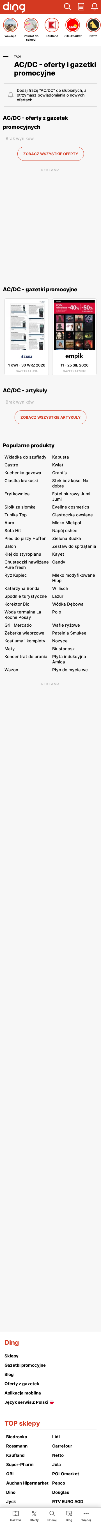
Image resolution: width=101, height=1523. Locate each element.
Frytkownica (17, 493)
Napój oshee (64, 530)
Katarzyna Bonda (22, 588)
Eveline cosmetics (70, 507)
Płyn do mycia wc (70, 669)
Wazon (11, 669)
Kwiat (57, 465)
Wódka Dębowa (68, 604)
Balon (10, 546)
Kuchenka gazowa (22, 472)
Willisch (60, 588)
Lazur (57, 596)
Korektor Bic (16, 604)
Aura (9, 522)
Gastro (11, 465)
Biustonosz (63, 648)
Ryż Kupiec (15, 575)
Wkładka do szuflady (25, 457)
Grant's (59, 472)
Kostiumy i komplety (24, 640)
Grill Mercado (18, 625)
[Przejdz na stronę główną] (14, 8)
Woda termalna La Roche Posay (22, 614)
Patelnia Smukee (69, 633)
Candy (58, 562)
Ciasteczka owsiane (72, 514)
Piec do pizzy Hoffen (25, 538)
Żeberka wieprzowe (24, 633)
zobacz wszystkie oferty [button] (50, 154)
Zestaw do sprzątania (74, 546)
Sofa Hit (12, 530)
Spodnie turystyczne (25, 596)
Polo (56, 612)
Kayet (58, 554)
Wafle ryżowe (66, 625)
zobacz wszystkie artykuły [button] (50, 417)
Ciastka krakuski (21, 480)
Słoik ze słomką (20, 507)
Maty (9, 648)
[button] (67, 7)
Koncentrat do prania (25, 656)
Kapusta (60, 457)
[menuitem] (15, 1516)
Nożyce (60, 640)
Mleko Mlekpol (66, 522)
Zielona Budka (66, 538)
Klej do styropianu (22, 554)
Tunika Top (15, 514)
